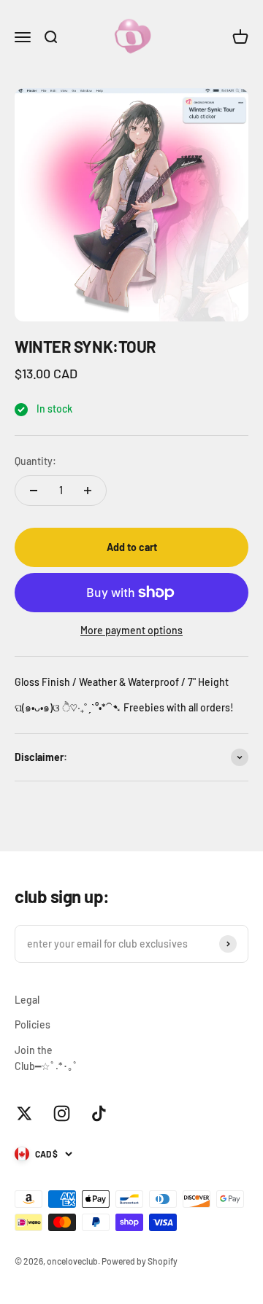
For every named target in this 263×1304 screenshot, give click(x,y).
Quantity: (35, 461)
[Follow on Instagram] (62, 1113)
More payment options (131, 630)
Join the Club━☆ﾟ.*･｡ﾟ (46, 1058)
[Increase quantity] (87, 490)
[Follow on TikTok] (99, 1113)
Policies (32, 1024)
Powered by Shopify (140, 1261)
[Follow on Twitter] (24, 1113)
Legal (27, 999)
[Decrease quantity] (33, 490)
